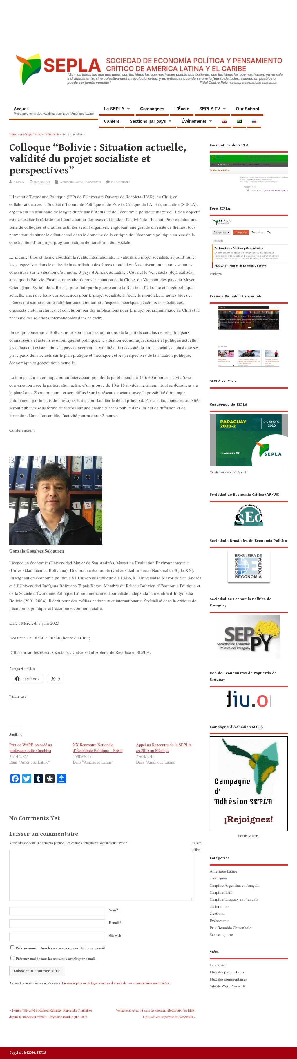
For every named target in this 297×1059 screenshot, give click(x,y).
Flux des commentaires (228, 979)
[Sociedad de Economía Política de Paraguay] (249, 627)
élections (217, 913)
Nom (114, 910)
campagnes (218, 878)
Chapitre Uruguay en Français (234, 899)
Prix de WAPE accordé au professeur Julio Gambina (30, 747)
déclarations (219, 906)
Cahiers (111, 121)
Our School (247, 108)
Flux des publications (227, 971)
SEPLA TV (209, 108)
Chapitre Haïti (221, 892)
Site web (115, 935)
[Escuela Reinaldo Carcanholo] (249, 330)
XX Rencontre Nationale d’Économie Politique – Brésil (98, 747)
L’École (181, 108)
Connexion (218, 964)
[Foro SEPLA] (249, 267)
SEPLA (19, 181)
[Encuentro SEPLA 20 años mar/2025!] (249, 191)
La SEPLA (114, 108)
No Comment (120, 181)
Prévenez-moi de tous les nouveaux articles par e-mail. (55, 958)
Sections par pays (148, 121)
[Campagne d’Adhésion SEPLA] (249, 777)
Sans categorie (221, 934)
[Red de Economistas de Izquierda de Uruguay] (249, 691)
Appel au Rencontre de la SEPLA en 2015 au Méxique (163, 747)
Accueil (54, 110)
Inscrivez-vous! (249, 835)
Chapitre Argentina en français (234, 885)
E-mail (115, 922)
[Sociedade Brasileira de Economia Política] (249, 560)
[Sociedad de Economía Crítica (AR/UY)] (249, 508)
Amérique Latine (71, 181)
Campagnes (152, 108)
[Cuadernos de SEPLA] (249, 465)
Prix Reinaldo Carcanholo (230, 927)
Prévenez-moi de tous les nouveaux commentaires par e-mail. (61, 947)
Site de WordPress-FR (227, 986)
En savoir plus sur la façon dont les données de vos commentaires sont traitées (115, 983)
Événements (194, 121)
